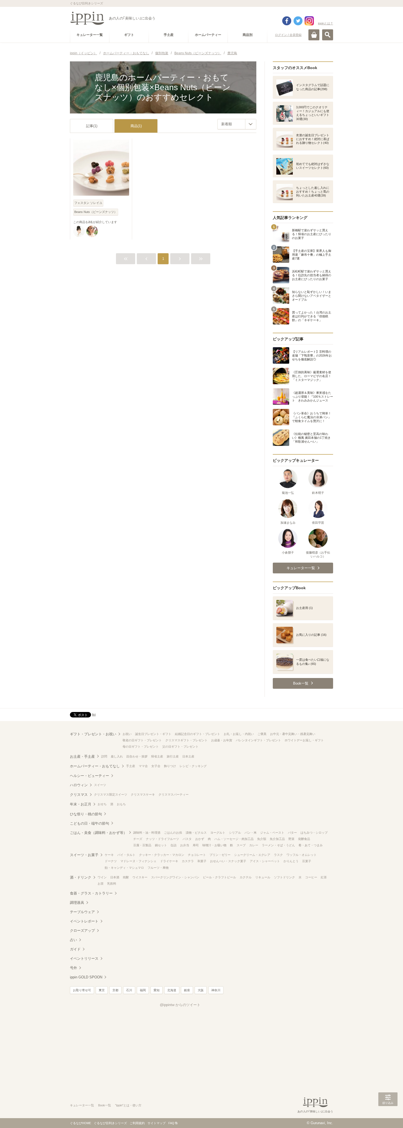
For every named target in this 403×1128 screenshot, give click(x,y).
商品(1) (136, 126)
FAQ (171, 1123)
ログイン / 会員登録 (288, 34)
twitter (298, 20)
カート (313, 34)
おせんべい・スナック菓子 (228, 861)
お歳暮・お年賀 (221, 740)
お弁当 (184, 845)
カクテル (246, 877)
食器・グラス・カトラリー (91, 893)
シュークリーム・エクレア (252, 854)
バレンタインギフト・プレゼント (258, 740)
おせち (102, 804)
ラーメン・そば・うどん (278, 845)
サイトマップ (156, 1123)
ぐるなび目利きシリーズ (110, 1123)
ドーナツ (111, 861)
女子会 (155, 766)
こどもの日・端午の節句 (89, 823)
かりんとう (291, 861)
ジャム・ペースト (272, 832)
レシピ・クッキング (193, 766)
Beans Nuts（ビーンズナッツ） (95, 211)
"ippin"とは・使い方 (128, 1105)
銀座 (187, 990)
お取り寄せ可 (82, 990)
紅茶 (324, 877)
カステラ (188, 861)
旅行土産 (173, 756)
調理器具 (77, 903)
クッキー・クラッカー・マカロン (161, 854)
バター (292, 832)
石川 (129, 990)
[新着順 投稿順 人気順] (236, 124)
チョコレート (197, 854)
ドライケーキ (169, 861)
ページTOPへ (388, 1116)
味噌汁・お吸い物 (214, 845)
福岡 (143, 990)
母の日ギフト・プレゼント (141, 746)
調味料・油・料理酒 (146, 832)
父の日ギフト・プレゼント (180, 746)
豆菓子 (306, 861)
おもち (121, 804)
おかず (199, 839)
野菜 (291, 839)
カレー (253, 845)
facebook (286, 20)
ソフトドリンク (284, 877)
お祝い (127, 734)
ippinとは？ (325, 23)
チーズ (137, 839)
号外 (73, 968)
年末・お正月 (80, 804)
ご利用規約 (137, 1123)
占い (73, 940)
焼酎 (126, 877)
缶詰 (174, 845)
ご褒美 (261, 734)
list (94, 714)
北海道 (171, 990)
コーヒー (311, 877)
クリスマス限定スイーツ (110, 794)
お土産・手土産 (82, 756)
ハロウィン (79, 785)
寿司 (196, 845)
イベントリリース (84, 958)
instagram (309, 20)
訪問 (104, 756)
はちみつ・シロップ (314, 832)
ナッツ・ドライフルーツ (162, 839)
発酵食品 (304, 839)
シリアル (235, 832)
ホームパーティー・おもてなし (95, 766)
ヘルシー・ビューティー (89, 776)
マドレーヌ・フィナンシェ (138, 861)
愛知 (157, 990)
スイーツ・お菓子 (84, 855)
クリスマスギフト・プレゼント (186, 740)
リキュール (262, 877)
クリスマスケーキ (143, 794)
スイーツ (100, 785)
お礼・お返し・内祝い (239, 734)
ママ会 (143, 766)
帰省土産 (157, 756)
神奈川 (215, 990)
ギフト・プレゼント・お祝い (93, 734)
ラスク (278, 854)
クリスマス (79, 795)
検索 (327, 34)
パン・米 (251, 832)
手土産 (130, 766)
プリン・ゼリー (220, 854)
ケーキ (109, 854)
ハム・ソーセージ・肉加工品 (234, 839)
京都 (115, 990)
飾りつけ (170, 766)
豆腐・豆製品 (142, 845)
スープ (241, 845)
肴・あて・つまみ (311, 845)
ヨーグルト (217, 832)
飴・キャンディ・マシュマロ (124, 867)
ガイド (75, 949)
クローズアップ (82, 930)
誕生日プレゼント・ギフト (153, 734)
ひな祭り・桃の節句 (86, 814)
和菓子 (201, 861)
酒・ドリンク (80, 877)
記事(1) (91, 126)
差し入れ (117, 756)
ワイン (102, 877)
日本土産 (188, 756)
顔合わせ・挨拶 (136, 756)
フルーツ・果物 (158, 867)
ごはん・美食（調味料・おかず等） (98, 833)
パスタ (187, 839)
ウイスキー (139, 877)
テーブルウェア (82, 912)
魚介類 (261, 839)
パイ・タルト (126, 854)
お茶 (101, 883)
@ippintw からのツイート (180, 1005)
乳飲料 (111, 883)
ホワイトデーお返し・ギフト (304, 740)
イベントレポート (84, 921)
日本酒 (114, 877)
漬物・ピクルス (196, 832)
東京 (102, 990)
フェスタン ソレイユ (88, 202)
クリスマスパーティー (173, 794)
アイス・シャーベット (265, 861)
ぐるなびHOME (80, 1123)
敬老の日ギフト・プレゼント (142, 740)
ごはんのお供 (173, 832)
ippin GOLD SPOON (86, 977)
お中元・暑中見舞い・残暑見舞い (292, 734)
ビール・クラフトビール (219, 877)
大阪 (201, 990)
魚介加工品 (277, 839)
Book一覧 (104, 1105)
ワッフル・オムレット (301, 854)
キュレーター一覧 (82, 1105)
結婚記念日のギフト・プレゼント (197, 734)
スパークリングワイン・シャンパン (175, 877)
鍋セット (161, 845)
